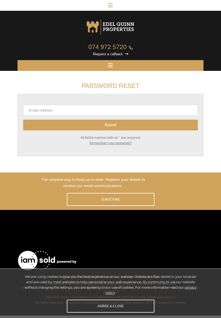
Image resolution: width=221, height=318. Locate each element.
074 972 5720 (107, 46)
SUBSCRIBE (110, 199)
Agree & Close (111, 306)
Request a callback (108, 54)
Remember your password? (110, 143)
